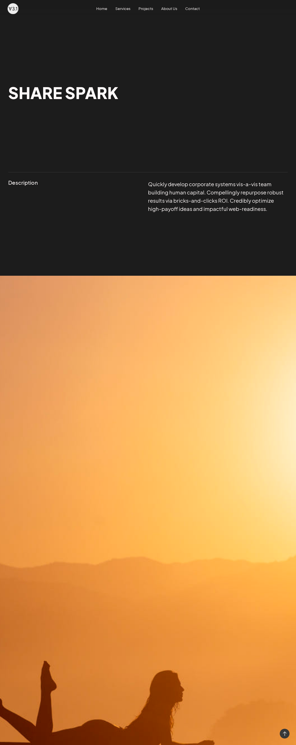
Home (101, 8)
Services (122, 8)
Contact (192, 8)
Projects (145, 8)
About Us (169, 8)
